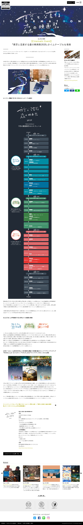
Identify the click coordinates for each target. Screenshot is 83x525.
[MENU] (80, 2)
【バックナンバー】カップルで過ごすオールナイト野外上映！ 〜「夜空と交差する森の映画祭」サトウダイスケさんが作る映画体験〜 (27, 405)
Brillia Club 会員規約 (11, 523)
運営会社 (19, 523)
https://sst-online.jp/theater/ (71, 80)
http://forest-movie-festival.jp (26, 448)
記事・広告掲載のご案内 (28, 523)
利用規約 (3, 523)
